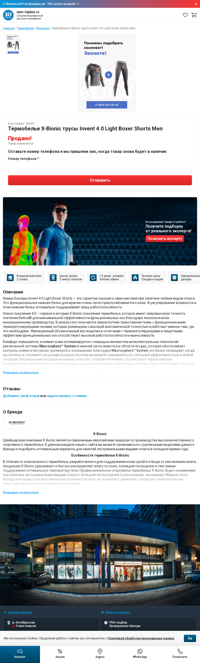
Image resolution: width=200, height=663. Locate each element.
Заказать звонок (20, 612)
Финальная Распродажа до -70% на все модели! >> (43, 4)
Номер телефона (22, 159)
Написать (117, 612)
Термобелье (25, 28)
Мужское (43, 28)
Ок (190, 638)
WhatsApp (140, 657)
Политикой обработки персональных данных (141, 638)
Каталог (20, 657)
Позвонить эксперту (165, 239)
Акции (60, 657)
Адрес (100, 657)
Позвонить (180, 657)
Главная (8, 28)
